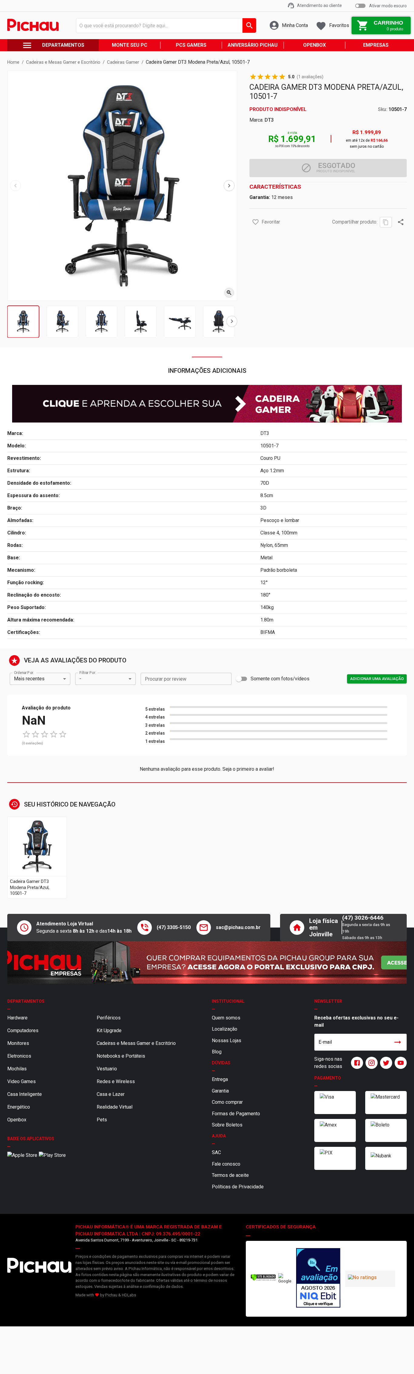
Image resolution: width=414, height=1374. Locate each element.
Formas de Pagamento (236, 1113)
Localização (224, 1029)
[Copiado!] (386, 222)
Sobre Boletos (227, 1125)
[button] (255, 222)
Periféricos (109, 1018)
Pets (102, 1120)
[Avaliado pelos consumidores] (318, 1279)
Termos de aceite (230, 1175)
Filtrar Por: (87, 672)
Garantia (220, 1091)
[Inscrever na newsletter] (397, 1042)
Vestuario (107, 1069)
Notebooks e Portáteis (121, 1056)
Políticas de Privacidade (238, 1187)
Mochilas (17, 1069)
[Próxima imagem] (229, 185)
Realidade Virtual (114, 1107)
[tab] (23, 322)
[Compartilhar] (401, 222)
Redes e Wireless (116, 1081)
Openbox (16, 1120)
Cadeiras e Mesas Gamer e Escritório (136, 1043)
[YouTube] (399, 1063)
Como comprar (227, 1102)
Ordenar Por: (24, 672)
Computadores (22, 1030)
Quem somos (226, 1018)
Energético (18, 1107)
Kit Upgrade (109, 1030)
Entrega (220, 1079)
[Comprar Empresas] (207, 962)
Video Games (21, 1081)
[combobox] (164, 25)
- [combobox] (80, 679)
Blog (217, 1052)
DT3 (269, 120)
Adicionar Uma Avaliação (377, 678)
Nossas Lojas (226, 1040)
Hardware (17, 1018)
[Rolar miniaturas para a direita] (231, 321)
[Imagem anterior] (15, 185)
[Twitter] (385, 1063)
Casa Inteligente (24, 1094)
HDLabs (129, 1295)
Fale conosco (226, 1164)
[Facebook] (356, 1063)
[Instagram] (370, 1063)
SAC (216, 1152)
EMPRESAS (376, 45)
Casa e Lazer (111, 1094)
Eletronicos (19, 1056)
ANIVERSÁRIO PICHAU (253, 45)
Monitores (18, 1043)
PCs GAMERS (191, 45)
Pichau (111, 1295)
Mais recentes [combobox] (29, 679)
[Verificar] (263, 1279)
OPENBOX (314, 45)
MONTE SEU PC (129, 45)
